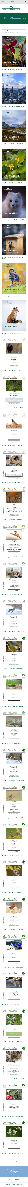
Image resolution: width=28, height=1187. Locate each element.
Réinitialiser (15, 32)
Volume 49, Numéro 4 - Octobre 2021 (13, 669)
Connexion (19, 1184)
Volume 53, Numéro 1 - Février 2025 (13, 220)
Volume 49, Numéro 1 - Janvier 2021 (13, 780)
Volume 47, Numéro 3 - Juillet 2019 (12, 1004)
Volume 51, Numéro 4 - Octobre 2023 (13, 370)
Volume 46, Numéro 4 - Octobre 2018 (13, 1116)
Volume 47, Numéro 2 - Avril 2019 (12, 1041)
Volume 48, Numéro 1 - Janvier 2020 (13, 929)
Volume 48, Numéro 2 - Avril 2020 (12, 892)
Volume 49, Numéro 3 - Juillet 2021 (12, 706)
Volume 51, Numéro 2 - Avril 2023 (12, 445)
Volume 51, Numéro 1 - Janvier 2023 (13, 482)
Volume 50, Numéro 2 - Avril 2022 (12, 594)
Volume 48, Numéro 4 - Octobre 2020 (13, 818)
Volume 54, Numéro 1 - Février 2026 (13, 106)
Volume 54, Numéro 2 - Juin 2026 (12, 69)
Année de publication (8, 28)
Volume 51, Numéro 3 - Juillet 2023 (12, 408)
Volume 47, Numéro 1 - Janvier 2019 (13, 1079)
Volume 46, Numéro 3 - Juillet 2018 (12, 1153)
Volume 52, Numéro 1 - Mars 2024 (12, 333)
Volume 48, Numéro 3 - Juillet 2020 (12, 855)
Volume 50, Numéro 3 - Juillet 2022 (12, 557)
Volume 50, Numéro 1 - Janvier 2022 (13, 631)
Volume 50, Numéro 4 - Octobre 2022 (13, 519)
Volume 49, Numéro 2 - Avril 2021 (12, 743)
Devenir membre (10, 1184)
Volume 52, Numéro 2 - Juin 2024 (12, 296)
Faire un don (6, 2)
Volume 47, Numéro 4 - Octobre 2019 (13, 967)
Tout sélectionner (6, 32)
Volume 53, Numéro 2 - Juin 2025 (12, 182)
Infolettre (14, 2)
